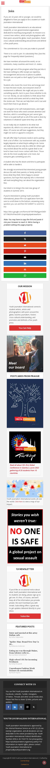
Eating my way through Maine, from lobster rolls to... (23, 652)
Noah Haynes (16, 673)
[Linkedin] (15, 707)
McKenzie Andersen (18, 646)
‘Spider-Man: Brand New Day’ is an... (24, 643)
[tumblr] (21, 707)
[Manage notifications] (44, 763)
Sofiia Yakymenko (17, 637)
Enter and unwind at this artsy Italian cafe (23, 634)
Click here (19, 501)
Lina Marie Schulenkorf (19, 655)
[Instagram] (27, 707)
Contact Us (25, 764)
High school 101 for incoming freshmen (23, 660)
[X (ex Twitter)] (34, 707)
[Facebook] (8, 707)
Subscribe (25, 616)
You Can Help (25, 328)
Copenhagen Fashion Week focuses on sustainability (22, 669)
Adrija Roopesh (16, 664)
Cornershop (25, 761)
